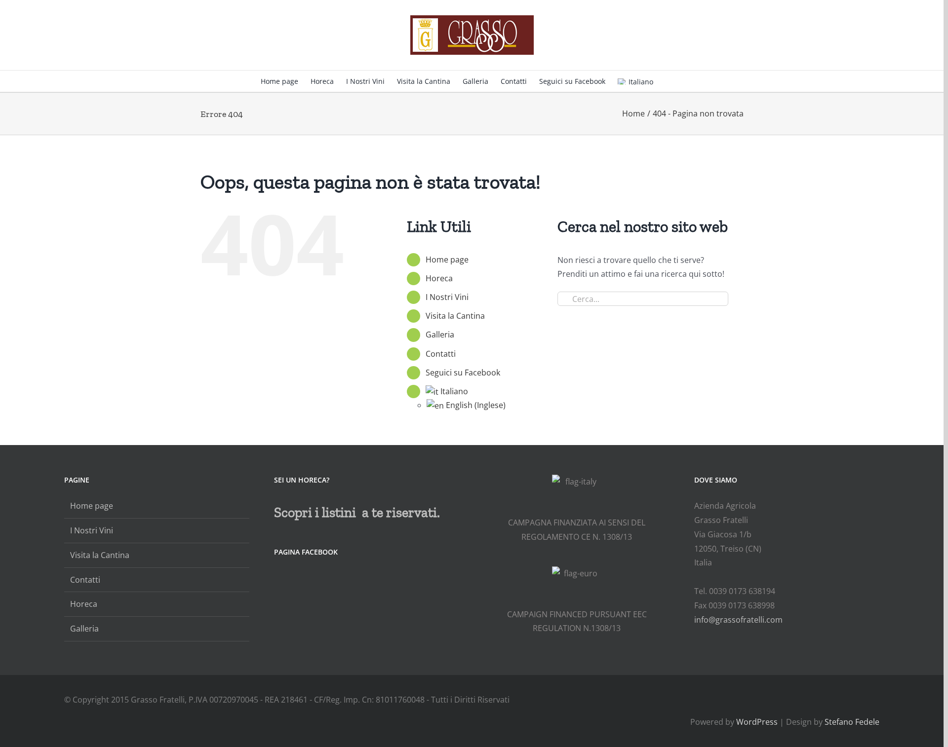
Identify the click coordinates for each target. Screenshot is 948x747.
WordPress (757, 721)
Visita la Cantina (455, 315)
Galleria (440, 334)
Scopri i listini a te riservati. (357, 512)
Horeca (439, 278)
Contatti (441, 353)
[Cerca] (668, 80)
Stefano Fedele (852, 721)
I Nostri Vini (447, 297)
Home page (447, 259)
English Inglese (476, 405)
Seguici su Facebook (463, 372)
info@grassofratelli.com (738, 619)
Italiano (641, 81)
